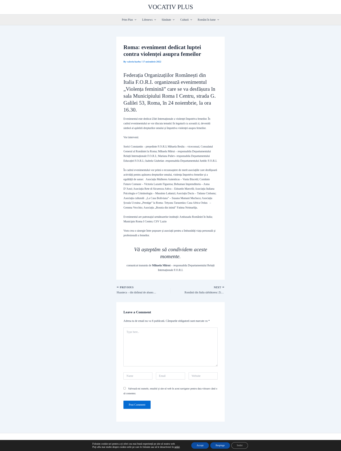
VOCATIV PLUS (170, 6)
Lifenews (147, 19)
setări (177, 447)
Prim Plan (127, 19)
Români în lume (207, 19)
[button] (134, 19)
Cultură (184, 19)
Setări (240, 445)
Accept (200, 445)
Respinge (220, 445)
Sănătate (166, 19)
